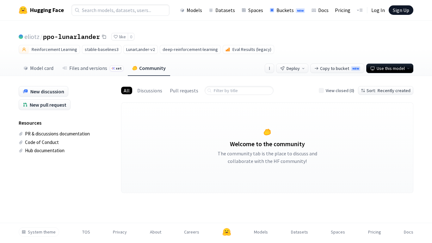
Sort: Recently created (388, 90)
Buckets (290, 10)
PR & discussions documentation (57, 134)
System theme (42, 232)
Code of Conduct (42, 142)
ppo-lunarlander (71, 36)
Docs (323, 10)
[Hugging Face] (226, 231)
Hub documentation (45, 150)
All (127, 90)
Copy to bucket (339, 68)
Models (194, 10)
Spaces (255, 10)
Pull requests (184, 90)
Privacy (120, 232)
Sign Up (401, 10)
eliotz (32, 36)
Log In (378, 10)
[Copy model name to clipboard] (104, 36)
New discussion (47, 91)
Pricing (342, 10)
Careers (191, 232)
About (155, 232)
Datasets (225, 10)
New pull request (48, 105)
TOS (86, 232)
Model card (41, 68)
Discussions (149, 90)
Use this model (391, 68)
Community (152, 68)
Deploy (293, 68)
